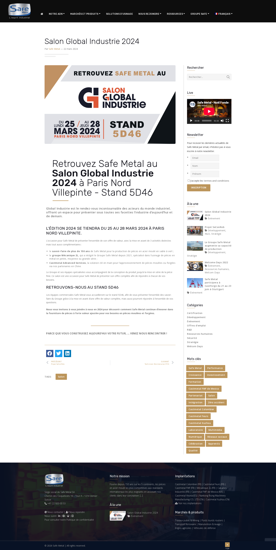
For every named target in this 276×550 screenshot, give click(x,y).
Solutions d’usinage (119, 14)
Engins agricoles (183, 528)
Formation (195, 381)
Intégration (196, 402)
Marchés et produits (84, 14)
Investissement (216, 374)
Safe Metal (54, 48)
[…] (141, 495)
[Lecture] (191, 120)
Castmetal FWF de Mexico (204, 388)
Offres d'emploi (196, 325)
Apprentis (214, 443)
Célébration (196, 443)
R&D (189, 329)
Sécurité (192, 337)
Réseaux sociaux (217, 436)
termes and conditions (216, 180)
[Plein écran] (227, 120)
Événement (193, 321)
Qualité (193, 450)
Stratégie (192, 342)
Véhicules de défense (205, 528)
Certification (195, 313)
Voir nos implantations (190, 503)
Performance (215, 368)
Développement (196, 317)
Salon (61, 376)
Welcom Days (195, 346)
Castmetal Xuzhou (200, 423)
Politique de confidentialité (80, 519)
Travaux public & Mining (187, 520)
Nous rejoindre (77, 512)
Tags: (48, 376)
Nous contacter (55, 512)
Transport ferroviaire (185, 524)
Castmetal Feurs (198, 416)
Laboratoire (196, 429)
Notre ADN (56, 14)
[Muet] (222, 120)
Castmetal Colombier (201, 409)
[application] (209, 111)
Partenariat (196, 395)
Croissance (195, 374)
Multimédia (215, 429)
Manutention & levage (209, 524)
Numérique (195, 436)
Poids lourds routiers (212, 520)
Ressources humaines (200, 333)
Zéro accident (216, 402)
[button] (49, 353)
